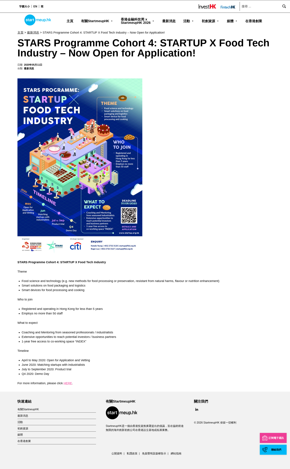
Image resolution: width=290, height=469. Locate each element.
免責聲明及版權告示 (154, 453)
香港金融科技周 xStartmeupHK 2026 (136, 21)
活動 (186, 21)
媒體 (230, 21)
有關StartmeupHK (95, 21)
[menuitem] (35, 6)
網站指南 (176, 453)
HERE (68, 383)
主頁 (70, 21)
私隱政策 (132, 453)
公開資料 (116, 453)
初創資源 (208, 21)
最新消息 (169, 21)
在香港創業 (253, 21)
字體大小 (24, 6)
